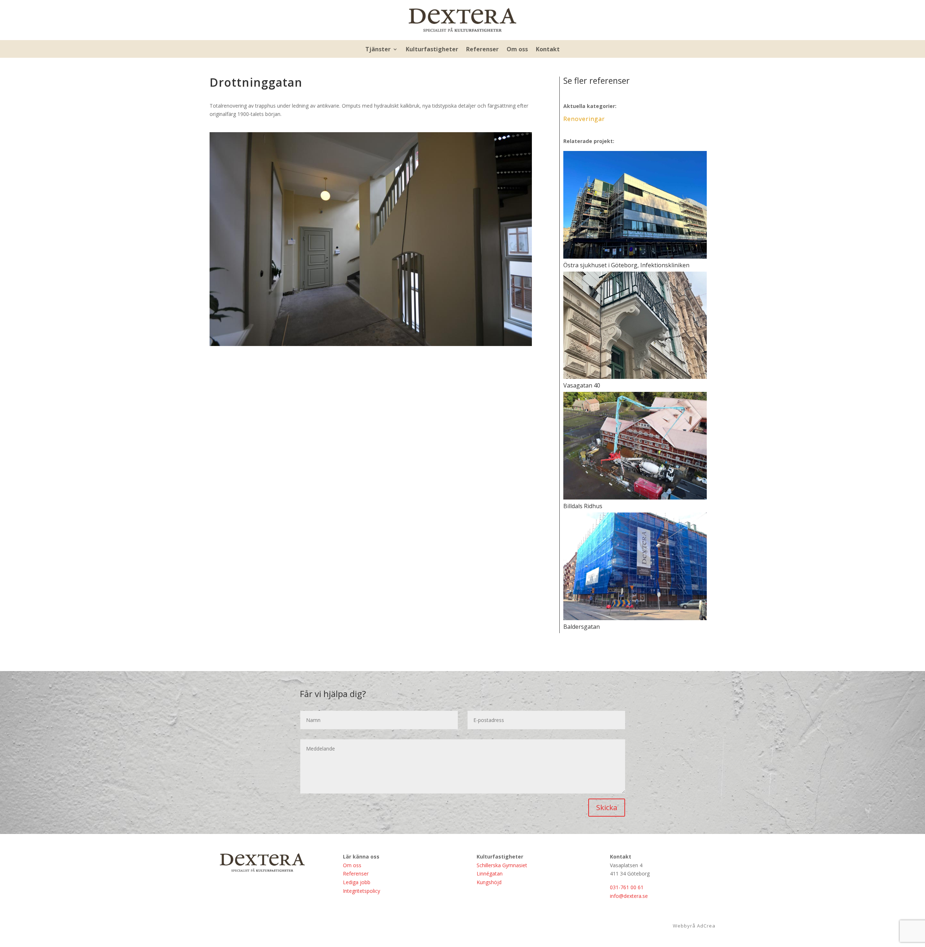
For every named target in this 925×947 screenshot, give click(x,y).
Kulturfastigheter (432, 50)
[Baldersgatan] (635, 566)
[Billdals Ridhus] (635, 446)
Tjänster (378, 50)
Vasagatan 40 (581, 385)
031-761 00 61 (627, 887)
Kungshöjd (489, 882)
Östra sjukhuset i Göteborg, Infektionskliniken (626, 265)
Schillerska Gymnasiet (502, 865)
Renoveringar (584, 119)
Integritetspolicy (361, 890)
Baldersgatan (581, 627)
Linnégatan (490, 873)
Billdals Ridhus (582, 506)
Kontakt (548, 50)
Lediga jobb (356, 882)
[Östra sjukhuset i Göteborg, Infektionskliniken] (635, 205)
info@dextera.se (629, 895)
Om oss (517, 50)
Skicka (606, 807)
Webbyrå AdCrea (694, 925)
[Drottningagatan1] (371, 345)
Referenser (482, 50)
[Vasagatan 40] (635, 325)
